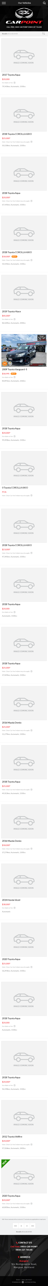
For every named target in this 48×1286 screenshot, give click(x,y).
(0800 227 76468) (35, 27)
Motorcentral (30, 1282)
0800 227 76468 (24, 1249)
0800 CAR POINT (21, 27)
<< (15, 1226)
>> (32, 1226)
